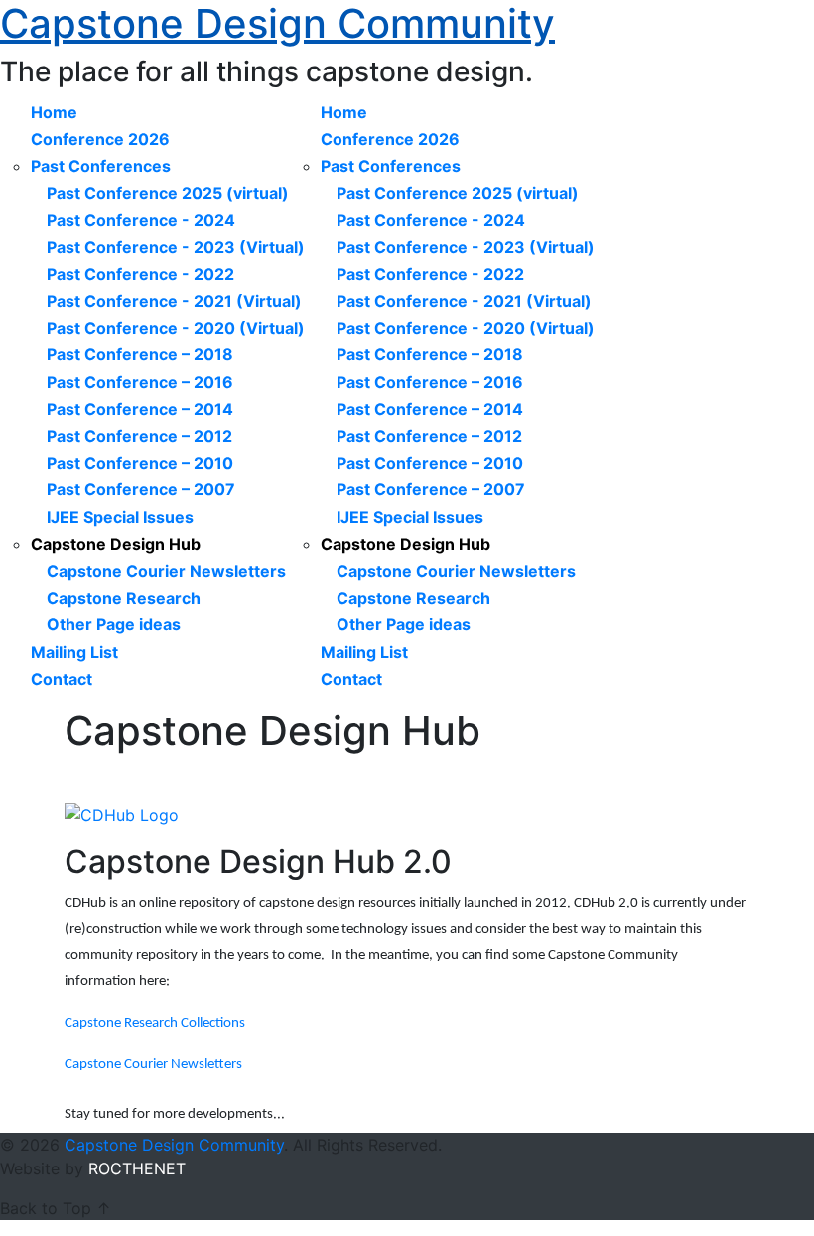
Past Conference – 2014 (140, 409)
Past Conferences (101, 166)
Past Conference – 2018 (140, 354)
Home (54, 112)
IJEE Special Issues (120, 517)
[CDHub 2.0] (122, 814)
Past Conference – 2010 (140, 463)
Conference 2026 (100, 139)
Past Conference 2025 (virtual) (168, 193)
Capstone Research (124, 598)
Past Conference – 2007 (141, 489)
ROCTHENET (137, 1168)
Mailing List (74, 652)
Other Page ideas (114, 624)
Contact (61, 679)
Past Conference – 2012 (139, 436)
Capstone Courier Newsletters (166, 571)
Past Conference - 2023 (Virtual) (176, 247)
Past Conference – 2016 (140, 382)
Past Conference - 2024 (141, 220)
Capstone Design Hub (116, 544)
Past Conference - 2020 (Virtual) (176, 328)
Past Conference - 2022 (140, 274)
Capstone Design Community (174, 1145)
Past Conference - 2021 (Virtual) (174, 301)
